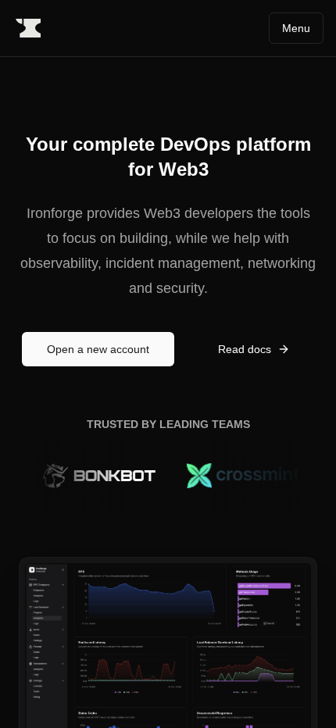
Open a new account (98, 349)
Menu (296, 28)
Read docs (244, 349)
